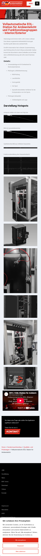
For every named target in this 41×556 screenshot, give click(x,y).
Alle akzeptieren (20, 540)
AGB (3, 513)
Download (5, 485)
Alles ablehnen (20, 551)
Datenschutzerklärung (8, 517)
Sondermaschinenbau (14, 447)
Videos (4, 489)
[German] (7, 3)
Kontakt (4, 493)
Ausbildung (5, 474)
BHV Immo (5, 481)
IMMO (31, 3)
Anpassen (20, 546)
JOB (3, 470)
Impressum (5, 506)
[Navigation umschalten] (37, 3)
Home (4, 447)
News (3, 478)
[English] (3, 3)
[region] (20, 536)
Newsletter (5, 509)
